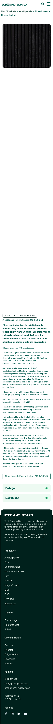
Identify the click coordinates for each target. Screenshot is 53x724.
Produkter (12, 11)
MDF (7, 589)
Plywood (9, 598)
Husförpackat (12, 624)
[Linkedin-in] (19, 714)
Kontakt (9, 663)
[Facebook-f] (6, 714)
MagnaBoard (12, 585)
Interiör (8, 580)
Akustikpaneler (26, 11)
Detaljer (10, 488)
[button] (27, 488)
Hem (3, 11)
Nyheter (9, 649)
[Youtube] (25, 714)
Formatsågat (11, 620)
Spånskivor (10, 603)
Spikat (8, 629)
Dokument (12, 498)
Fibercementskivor (15, 571)
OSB (7, 594)
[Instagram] (12, 714)
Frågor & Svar (12, 654)
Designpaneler (12, 566)
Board (8, 562)
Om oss (9, 645)
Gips (7, 576)
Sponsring (10, 659)
